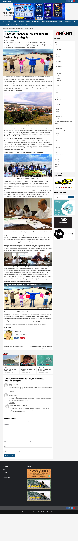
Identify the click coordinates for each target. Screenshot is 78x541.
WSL (4, 21)
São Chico (59, 80)
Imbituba (8, 31)
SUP (56, 152)
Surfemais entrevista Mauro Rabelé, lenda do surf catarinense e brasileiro (28, 369)
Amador (57, 63)
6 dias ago (46, 372)
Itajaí (58, 87)
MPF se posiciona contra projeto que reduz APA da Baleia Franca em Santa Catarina (44, 369)
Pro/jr (57, 54)
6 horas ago (13, 372)
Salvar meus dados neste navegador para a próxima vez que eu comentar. (21, 451)
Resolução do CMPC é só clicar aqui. (37, 324)
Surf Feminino (59, 66)
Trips (57, 97)
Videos (26, 364)
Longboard (58, 142)
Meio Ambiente (21, 21)
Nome (5, 441)
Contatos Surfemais (7, 477)
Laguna (58, 78)
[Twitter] (72, 1)
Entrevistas (28, 363)
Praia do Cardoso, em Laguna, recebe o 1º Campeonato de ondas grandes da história (41, 346)
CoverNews (47, 511)
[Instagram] (69, 1)
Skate (57, 125)
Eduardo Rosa (7, 40)
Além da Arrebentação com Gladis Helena (49, 21)
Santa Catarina (59, 116)
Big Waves (58, 51)
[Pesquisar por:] (61, 197)
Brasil (9, 21)
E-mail (30, 441)
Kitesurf (57, 145)
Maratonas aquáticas (60, 149)
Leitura (57, 111)
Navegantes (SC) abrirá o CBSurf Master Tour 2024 (13, 345)
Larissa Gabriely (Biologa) (62, 130)
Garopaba (59, 73)
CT (56, 44)
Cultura (27, 21)
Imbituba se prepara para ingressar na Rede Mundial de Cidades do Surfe (10, 369)
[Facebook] (67, 1)
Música (57, 106)
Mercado (5, 472)
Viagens (14, 21)
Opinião (60, 21)
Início (4, 469)
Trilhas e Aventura (59, 154)
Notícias (47, 364)
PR (56, 90)
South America (59, 49)
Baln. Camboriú (60, 82)
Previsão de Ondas (35, 21)
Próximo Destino (59, 94)
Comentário (7, 424)
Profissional (58, 61)
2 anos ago (12, 40)
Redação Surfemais (7, 372)
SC (3, 24)
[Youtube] (74, 1)
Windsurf (58, 147)
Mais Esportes (67, 21)
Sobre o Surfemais (6, 474)
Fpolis (58, 85)
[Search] (74, 21)
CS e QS (57, 47)
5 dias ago (28, 372)
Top (17, 31)
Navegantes (59, 70)
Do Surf (25, 363)
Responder (12, 391)
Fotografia (7, 24)
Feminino (58, 56)
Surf (56, 135)
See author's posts (20, 334)
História (32, 363)
